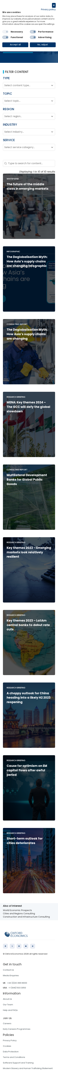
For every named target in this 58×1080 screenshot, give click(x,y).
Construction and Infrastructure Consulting (26, 916)
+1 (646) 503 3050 (17, 987)
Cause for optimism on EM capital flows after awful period (27, 770)
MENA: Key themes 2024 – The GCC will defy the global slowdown (28, 406)
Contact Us (8, 970)
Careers (7, 1023)
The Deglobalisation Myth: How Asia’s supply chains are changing (27, 334)
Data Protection (11, 1051)
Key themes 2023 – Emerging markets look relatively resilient (29, 552)
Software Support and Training (18, 1062)
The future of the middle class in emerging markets (27, 186)
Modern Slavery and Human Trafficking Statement (28, 1068)
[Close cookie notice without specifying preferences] (54, 5)
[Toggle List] (52, 85)
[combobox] (26, 85)
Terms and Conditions (14, 1057)
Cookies (7, 1046)
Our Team (8, 1004)
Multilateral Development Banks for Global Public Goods (27, 479)
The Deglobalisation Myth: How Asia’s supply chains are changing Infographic (27, 261)
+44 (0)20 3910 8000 (17, 983)
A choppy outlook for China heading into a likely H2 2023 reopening (29, 697)
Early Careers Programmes (16, 1029)
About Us (7, 999)
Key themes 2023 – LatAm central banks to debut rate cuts (28, 625)
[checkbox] (5, 31)
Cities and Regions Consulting (19, 913)
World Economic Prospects (17, 910)
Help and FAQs (10, 1010)
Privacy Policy (10, 1040)
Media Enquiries (11, 975)
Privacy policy (48, 9)
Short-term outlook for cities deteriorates (25, 840)
